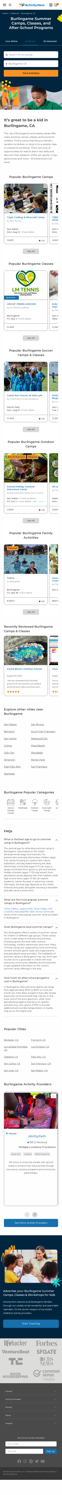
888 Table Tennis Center (37, 911)
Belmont (9, 731)
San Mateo (10, 724)
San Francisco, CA (41, 1063)
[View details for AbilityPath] (31, 1110)
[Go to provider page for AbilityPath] (11, 1134)
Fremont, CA (38, 1040)
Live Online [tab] (11, 41)
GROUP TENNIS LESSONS (21, 304)
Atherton (9, 759)
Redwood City (39, 738)
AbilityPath (37, 1136)
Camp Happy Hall (42, 908)
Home (5, 13)
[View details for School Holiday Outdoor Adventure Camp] (25, 468)
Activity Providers (13, 1399)
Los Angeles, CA (40, 1046)
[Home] (31, 5)
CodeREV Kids (11, 911)
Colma (8, 745)
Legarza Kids (25, 908)
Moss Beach (38, 745)
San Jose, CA (11, 1070)
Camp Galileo (11, 908)
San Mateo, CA (39, 1070)
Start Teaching (31, 1323)
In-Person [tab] (30, 41)
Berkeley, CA (11, 1040)
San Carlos (10, 738)
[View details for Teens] (25, 559)
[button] (27, 1214)
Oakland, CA (11, 1056)
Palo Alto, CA (38, 1056)
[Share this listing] (53, 1095)
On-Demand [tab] (50, 41)
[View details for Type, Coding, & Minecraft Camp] (25, 198)
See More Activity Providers (31, 1222)
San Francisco (39, 766)
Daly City (9, 752)
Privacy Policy (48, 1471)
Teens (10, 578)
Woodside (37, 752)
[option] (26, 666)
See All (31, 251)
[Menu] (4, 5)
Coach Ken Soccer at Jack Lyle (24, 395)
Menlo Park (38, 759)
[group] (26, 214)
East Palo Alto (12, 766)
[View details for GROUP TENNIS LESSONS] (25, 285)
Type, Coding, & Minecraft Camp (25, 217)
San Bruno (37, 724)
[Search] (10, 5)
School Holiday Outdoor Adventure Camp (21, 488)
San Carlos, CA (12, 1063)
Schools (8, 1407)
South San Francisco (43, 731)
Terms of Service (10, 1474)
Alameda (9, 773)
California (14, 13)
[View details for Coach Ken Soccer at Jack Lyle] (25, 376)
